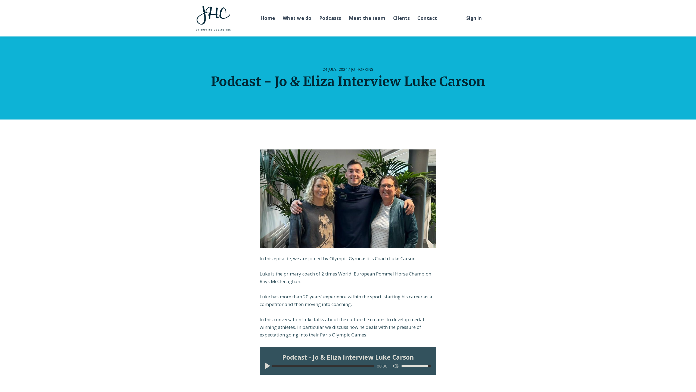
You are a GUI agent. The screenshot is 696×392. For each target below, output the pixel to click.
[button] (268, 365)
